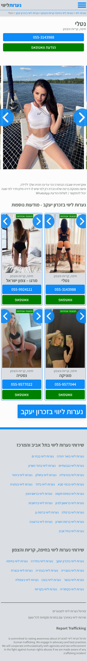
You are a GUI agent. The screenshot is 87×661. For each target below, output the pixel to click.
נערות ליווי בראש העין (39, 494)
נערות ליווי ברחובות (40, 503)
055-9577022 (21, 384)
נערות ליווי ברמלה (73, 512)
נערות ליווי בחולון (45, 475)
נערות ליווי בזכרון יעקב (52, 411)
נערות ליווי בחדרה (42, 561)
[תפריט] (82, 5)
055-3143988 (43, 37)
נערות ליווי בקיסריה (72, 589)
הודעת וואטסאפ (43, 47)
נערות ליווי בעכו (51, 580)
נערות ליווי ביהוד (22, 475)
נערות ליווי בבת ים (43, 456)
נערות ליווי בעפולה (26, 580)
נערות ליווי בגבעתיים (71, 465)
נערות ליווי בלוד (45, 484)
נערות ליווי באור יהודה (70, 456)
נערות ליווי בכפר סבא (71, 484)
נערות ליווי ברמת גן (47, 512)
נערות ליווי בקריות (46, 589)
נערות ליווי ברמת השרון (69, 522)
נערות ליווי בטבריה (72, 570)
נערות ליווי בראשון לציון (69, 503)
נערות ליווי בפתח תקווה (69, 494)
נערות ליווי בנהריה (47, 570)
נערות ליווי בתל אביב (71, 531)
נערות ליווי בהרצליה (71, 475)
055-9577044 (65, 384)
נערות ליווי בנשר (74, 580)
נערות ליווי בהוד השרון (42, 465)
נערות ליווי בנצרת (22, 570)
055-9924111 (21, 289)
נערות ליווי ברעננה (41, 522)
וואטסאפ (65, 299)
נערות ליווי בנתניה (21, 484)
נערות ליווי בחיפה (17, 561)
